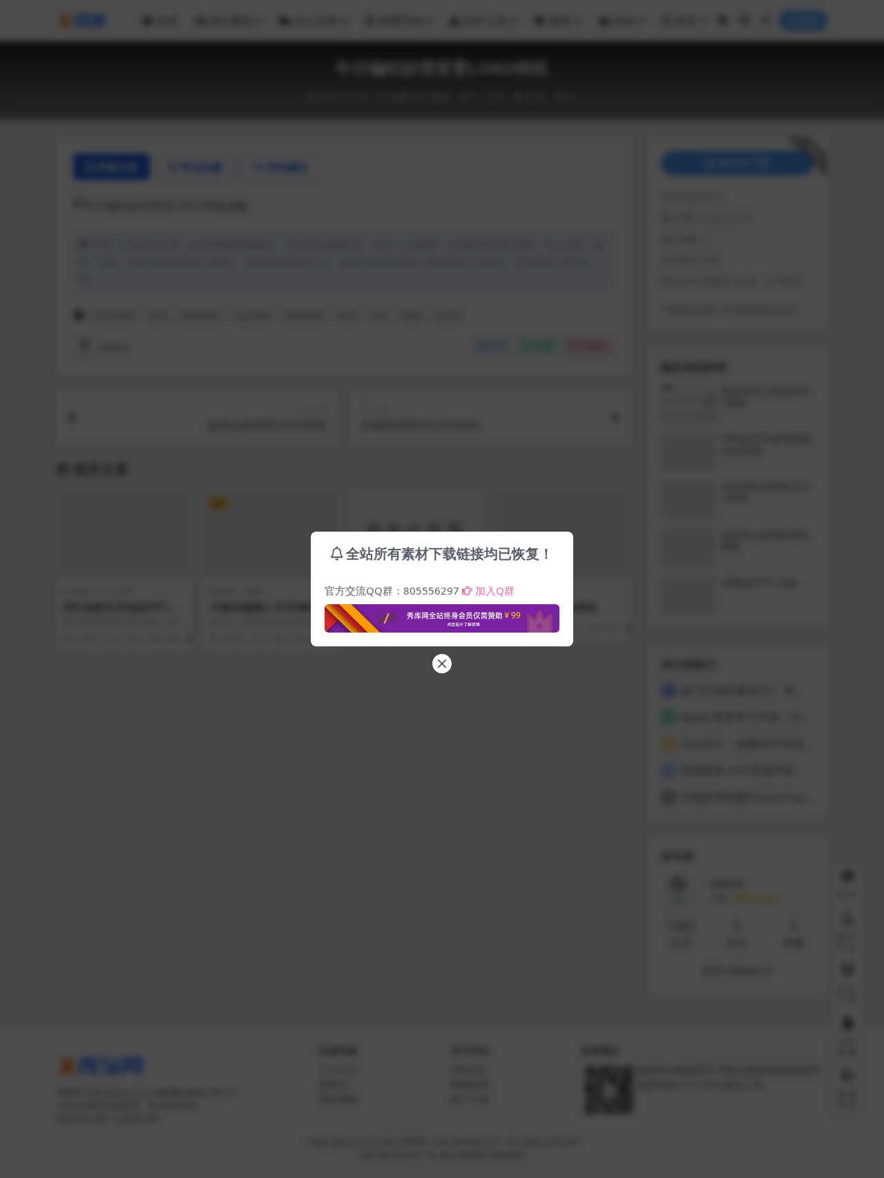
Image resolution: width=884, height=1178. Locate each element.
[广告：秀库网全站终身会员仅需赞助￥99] (442, 614)
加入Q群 (495, 590)
